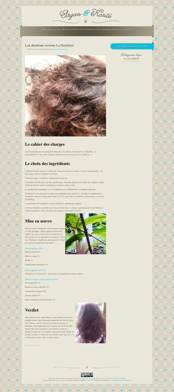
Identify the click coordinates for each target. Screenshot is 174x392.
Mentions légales (61, 380)
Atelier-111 (90, 380)
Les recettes (130, 46)
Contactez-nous (127, 380)
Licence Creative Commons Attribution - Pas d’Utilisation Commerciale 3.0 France (103, 378)
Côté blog (143, 46)
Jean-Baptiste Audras (116, 380)
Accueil (119, 46)
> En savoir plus (87, 33)
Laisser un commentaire (60, 49)
